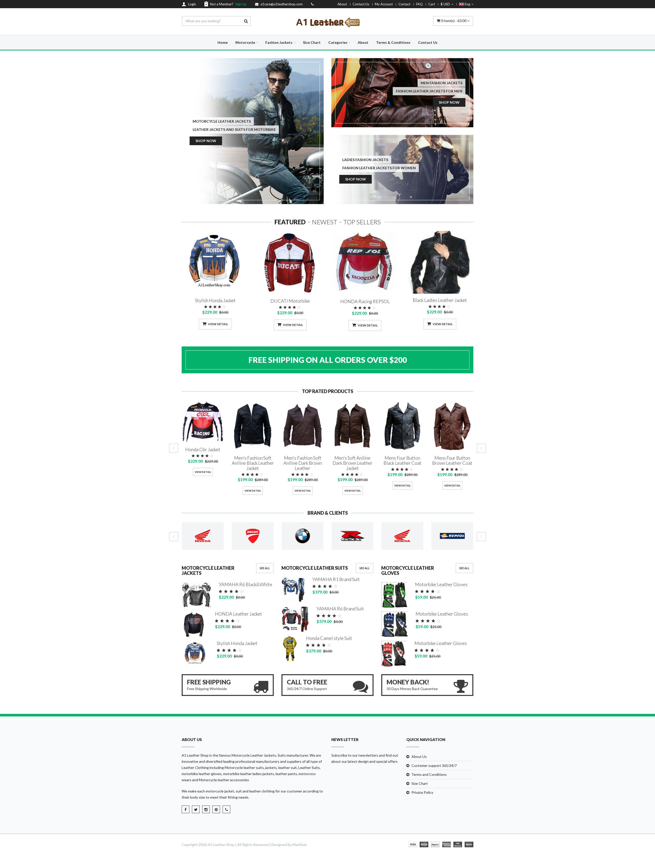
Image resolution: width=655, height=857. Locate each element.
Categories (337, 42)
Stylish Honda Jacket (215, 300)
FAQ (419, 4)
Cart (431, 4)
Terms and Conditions (429, 774)
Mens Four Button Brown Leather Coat (452, 460)
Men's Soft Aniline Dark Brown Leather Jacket (353, 463)
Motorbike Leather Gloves (441, 584)
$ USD (445, 4)
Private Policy (422, 792)
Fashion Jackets (278, 42)
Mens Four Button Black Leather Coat (402, 460)
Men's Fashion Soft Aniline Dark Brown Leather (302, 463)
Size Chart (312, 42)
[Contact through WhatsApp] (226, 809)
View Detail (218, 324)
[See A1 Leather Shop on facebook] (185, 809)
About (342, 4)
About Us (419, 756)
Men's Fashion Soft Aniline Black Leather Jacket (253, 463)
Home (222, 42)
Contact (404, 4)
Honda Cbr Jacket (202, 449)
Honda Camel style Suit (329, 638)
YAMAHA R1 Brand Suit (336, 579)
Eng (467, 4)
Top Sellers (362, 222)
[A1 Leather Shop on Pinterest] (216, 809)
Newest (324, 222)
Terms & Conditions (393, 42)
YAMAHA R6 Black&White (245, 584)
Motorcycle (245, 42)
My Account (384, 4)
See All (265, 568)
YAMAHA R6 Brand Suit (340, 608)
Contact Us (361, 4)
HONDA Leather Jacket (238, 614)
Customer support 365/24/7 (434, 765)
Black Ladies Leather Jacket (440, 300)
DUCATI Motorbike (290, 301)
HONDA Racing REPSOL (365, 301)
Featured (290, 222)
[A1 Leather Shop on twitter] (196, 809)
